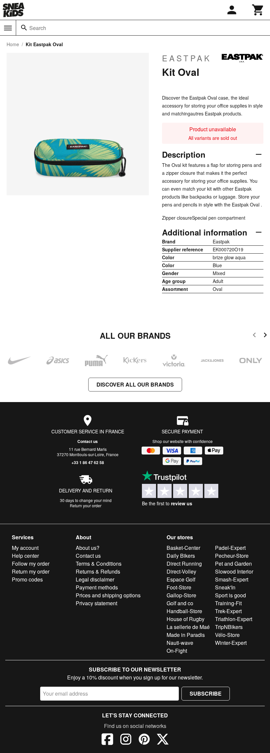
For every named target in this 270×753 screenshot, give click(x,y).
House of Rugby (185, 619)
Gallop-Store (181, 595)
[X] (162, 740)
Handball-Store (184, 611)
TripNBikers (229, 627)
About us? (87, 547)
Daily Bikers (181, 555)
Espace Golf (181, 579)
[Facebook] (107, 740)
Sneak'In (225, 587)
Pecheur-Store (232, 555)
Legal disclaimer (95, 579)
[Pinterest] (144, 740)
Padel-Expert (230, 547)
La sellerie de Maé (188, 627)
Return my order (30, 571)
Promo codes (27, 579)
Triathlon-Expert (233, 619)
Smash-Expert (231, 579)
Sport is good (230, 595)
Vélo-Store (227, 635)
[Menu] (8, 28)
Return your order (85, 505)
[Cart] (258, 9)
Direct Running (184, 563)
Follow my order (30, 563)
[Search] (24, 27)
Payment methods (97, 587)
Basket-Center (183, 547)
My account (25, 547)
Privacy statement (96, 603)
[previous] (254, 336)
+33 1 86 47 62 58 (87, 462)
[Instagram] (125, 740)
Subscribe (206, 693)
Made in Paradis (186, 635)
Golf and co (180, 603)
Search (37, 28)
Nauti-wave (180, 642)
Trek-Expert (228, 611)
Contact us (87, 441)
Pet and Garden (233, 563)
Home (13, 44)
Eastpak (186, 58)
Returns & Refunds (98, 571)
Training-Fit (228, 603)
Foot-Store (179, 587)
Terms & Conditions (99, 563)
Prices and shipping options (108, 595)
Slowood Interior (234, 571)
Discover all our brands (135, 384)
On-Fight (177, 650)
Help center (25, 555)
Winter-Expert (231, 642)
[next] (265, 336)
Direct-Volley (181, 571)
